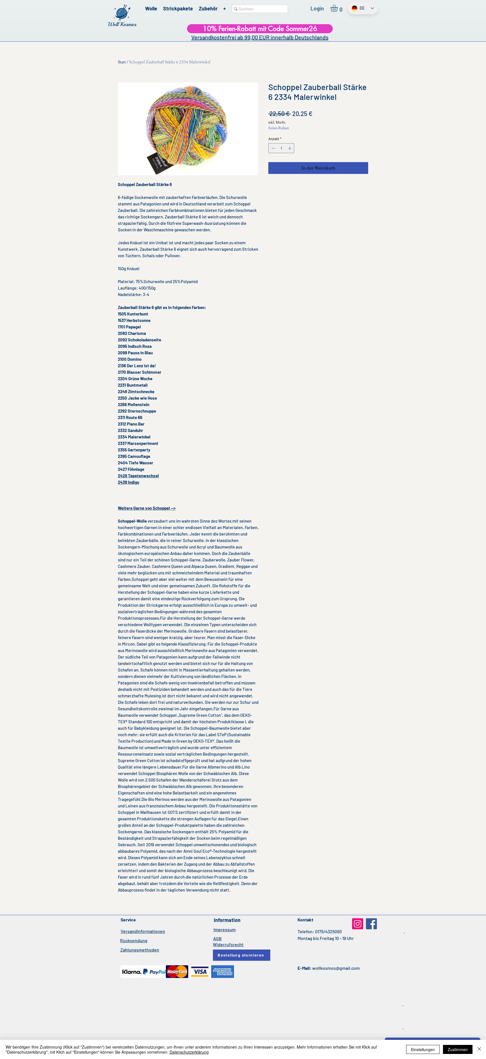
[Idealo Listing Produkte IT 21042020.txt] (404, 934)
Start (122, 62)
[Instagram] (357, 923)
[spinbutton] (281, 148)
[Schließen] (479, 1049)
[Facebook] (371, 923)
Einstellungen (423, 1049)
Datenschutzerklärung (189, 1052)
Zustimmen (458, 1049)
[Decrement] (272, 148)
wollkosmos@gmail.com (336, 968)
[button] (338, 8)
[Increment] (290, 148)
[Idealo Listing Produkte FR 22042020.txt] (403, 1029)
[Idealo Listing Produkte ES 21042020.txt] (403, 1006)
